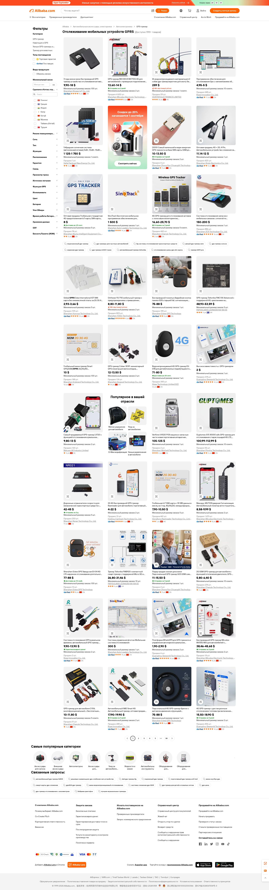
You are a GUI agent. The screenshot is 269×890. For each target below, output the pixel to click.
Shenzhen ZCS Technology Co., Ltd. (211, 231)
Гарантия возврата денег (87, 816)
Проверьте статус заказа (210, 822)
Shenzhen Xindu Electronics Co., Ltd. (212, 163)
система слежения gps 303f (142, 785)
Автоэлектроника (124, 26)
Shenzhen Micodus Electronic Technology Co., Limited (127, 97)
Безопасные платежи (86, 811)
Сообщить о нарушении (168, 840)
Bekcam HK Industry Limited (76, 450)
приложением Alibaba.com (180, 865)
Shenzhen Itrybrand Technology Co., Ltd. (81, 382)
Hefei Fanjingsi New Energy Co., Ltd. (79, 163)
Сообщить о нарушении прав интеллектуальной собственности (173, 833)
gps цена (205, 785)
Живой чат (162, 816)
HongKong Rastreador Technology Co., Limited (171, 519)
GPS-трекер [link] (141, 26)
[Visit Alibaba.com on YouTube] (222, 844)
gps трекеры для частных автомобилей (112, 244)
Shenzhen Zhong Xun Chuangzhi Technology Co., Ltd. (171, 165)
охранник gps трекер (75, 250)
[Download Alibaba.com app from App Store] (203, 865)
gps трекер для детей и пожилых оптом (178, 785)
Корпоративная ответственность (50, 822)
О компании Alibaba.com (46, 805)
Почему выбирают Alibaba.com (49, 811)
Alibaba (65, 26)
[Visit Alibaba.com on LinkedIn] (206, 844)
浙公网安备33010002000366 (180, 886)
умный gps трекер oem (194, 244)
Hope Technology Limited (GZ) (165, 384)
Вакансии (39, 827)
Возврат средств (165, 827)
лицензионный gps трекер (77, 244)
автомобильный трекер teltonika (133, 250)
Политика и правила (85, 843)
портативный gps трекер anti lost (184, 779)
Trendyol (164, 877)
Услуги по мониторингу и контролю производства (92, 836)
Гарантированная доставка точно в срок (91, 823)
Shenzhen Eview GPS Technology (166, 313)
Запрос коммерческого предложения (134, 819)
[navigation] (45, 383)
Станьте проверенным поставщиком (215, 827)
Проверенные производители (130, 814)
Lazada (135, 877)
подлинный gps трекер (153, 779)
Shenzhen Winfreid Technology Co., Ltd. (169, 450)
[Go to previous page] (127, 738)
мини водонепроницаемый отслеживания (106, 785)
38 (166, 738)
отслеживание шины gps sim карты (168, 250)
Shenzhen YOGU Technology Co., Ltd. (124, 316)
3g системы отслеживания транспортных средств (156, 244)
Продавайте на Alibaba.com (211, 811)
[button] (152, 10)
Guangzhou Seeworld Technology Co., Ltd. (214, 379)
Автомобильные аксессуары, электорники (92, 26)
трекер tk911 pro (197, 250)
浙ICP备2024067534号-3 (206, 886)
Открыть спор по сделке (169, 822)
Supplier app (141, 865)
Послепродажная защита (87, 829)
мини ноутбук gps (213, 779)
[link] (265, 863)
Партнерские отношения (210, 832)
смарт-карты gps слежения (47, 785)
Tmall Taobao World (120, 877)
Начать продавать (207, 816)
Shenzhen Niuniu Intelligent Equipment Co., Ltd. (83, 234)
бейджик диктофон (85, 791)
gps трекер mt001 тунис (102, 250)
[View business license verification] (159, 885)
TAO (156, 877)
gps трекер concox (219, 244)
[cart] (190, 11)
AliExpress (94, 877)
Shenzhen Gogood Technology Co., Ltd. (125, 382)
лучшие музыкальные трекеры (113, 791)
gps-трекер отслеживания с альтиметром (52, 791)
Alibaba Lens (50, 865)
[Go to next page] (172, 738)
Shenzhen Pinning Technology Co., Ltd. (213, 450)
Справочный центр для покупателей (174, 811)
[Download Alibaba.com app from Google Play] (224, 865)
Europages (175, 877)
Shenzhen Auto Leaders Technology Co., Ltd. (127, 228)
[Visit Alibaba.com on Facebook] (200, 844)
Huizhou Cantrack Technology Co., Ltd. (125, 519)
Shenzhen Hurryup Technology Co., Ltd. (81, 313)
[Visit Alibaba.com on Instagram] (217, 844)
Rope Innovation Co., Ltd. (207, 95)
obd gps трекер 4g (129, 779)
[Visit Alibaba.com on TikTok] (228, 844)
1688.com (105, 877)
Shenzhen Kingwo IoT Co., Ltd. (77, 91)
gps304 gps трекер (73, 785)
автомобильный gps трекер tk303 (49, 779)
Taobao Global (146, 877)
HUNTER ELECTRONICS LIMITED (166, 97)
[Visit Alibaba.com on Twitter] (211, 844)
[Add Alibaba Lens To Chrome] (77, 865)
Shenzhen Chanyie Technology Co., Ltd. (169, 234)
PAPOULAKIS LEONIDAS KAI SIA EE (211, 310)
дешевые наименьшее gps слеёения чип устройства (92, 779)
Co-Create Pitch (42, 816)
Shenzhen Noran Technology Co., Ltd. (80, 521)
